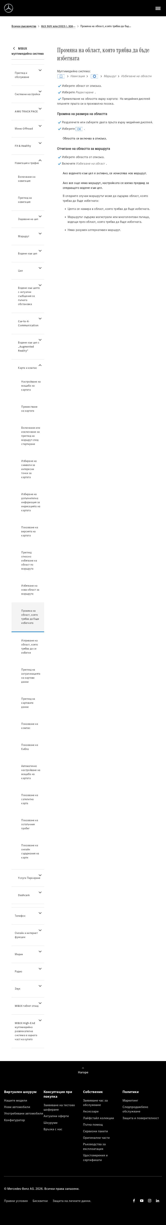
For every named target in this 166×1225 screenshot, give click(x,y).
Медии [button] (19, 954)
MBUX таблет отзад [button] (26, 1006)
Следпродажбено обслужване (135, 1109)
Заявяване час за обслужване (95, 1102)
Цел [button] (20, 271)
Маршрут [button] (23, 236)
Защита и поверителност (140, 1118)
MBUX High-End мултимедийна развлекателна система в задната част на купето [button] (26, 1031)
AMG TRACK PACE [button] (26, 111)
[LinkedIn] (157, 1200)
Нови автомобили (17, 1107)
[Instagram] (149, 1200)
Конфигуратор (14, 1120)
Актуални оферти (56, 1116)
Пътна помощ (93, 1124)
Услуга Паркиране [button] (29, 878)
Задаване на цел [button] (28, 219)
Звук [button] (17, 989)
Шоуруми (50, 1123)
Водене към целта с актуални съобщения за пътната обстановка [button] (29, 296)
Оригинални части (96, 1138)
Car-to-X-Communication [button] (28, 323)
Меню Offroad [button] (24, 129)
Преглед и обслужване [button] (22, 75)
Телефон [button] (20, 916)
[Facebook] (134, 1200)
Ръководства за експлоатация (94, 1146)
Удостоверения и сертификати (95, 1157)
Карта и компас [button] (27, 368)
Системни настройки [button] (27, 94)
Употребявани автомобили (23, 1113)
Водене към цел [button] (27, 253)
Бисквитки (40, 1201)
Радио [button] (18, 971)
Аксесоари (91, 1111)
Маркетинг (130, 1100)
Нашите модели (15, 1100)
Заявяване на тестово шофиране (59, 1107)
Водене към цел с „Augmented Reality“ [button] (28, 347)
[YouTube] (141, 1200)
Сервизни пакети (95, 1131)
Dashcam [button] (23, 895)
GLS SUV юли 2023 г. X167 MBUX (58, 26)
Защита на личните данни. (72, 1201)
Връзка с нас (53, 1129)
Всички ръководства (24, 26)
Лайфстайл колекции (98, 1118)
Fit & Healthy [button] (23, 146)
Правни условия (16, 1201)
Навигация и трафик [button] (27, 163)
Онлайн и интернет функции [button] (26, 935)
